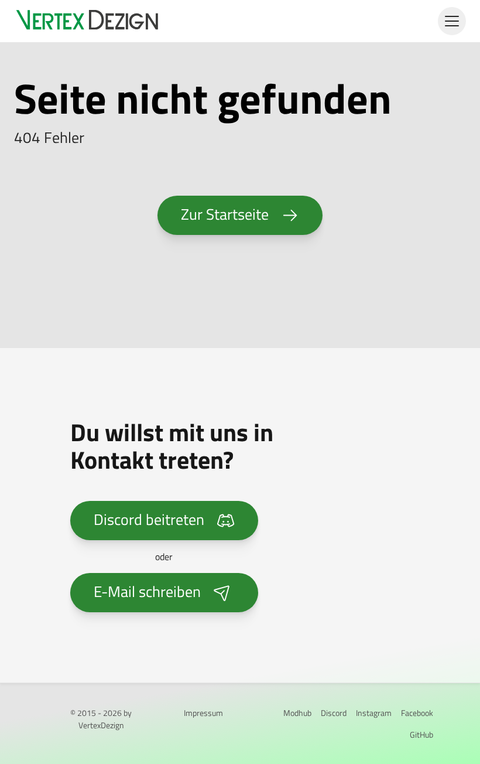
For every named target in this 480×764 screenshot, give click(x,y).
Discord (334, 713)
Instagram (374, 713)
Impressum (203, 713)
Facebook (417, 713)
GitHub (421, 734)
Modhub (297, 713)
